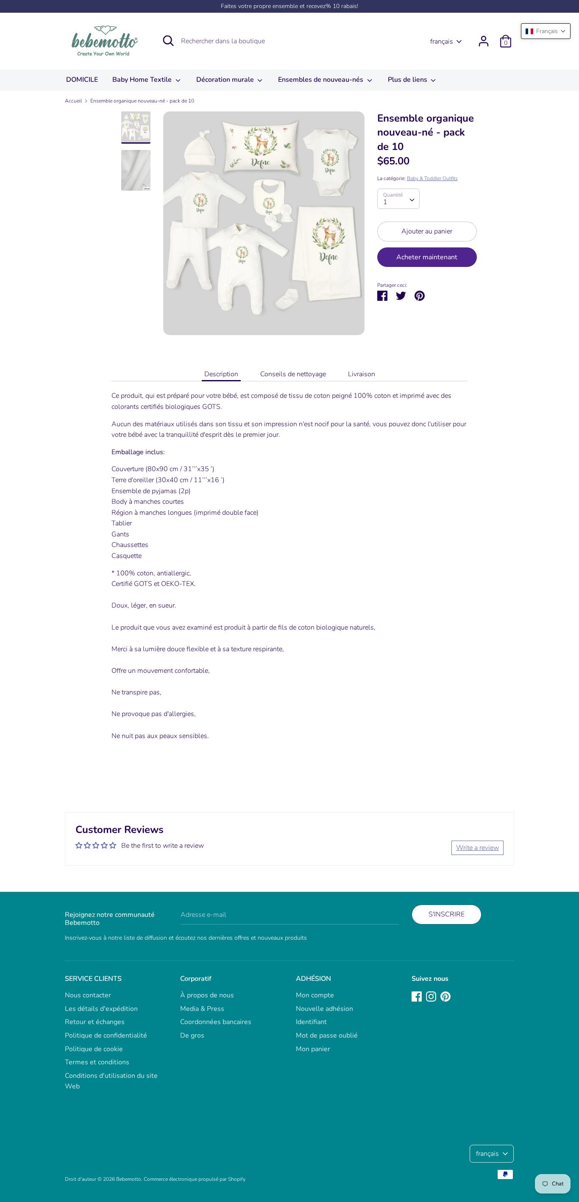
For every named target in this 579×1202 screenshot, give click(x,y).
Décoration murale (226, 79)
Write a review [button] (477, 847)
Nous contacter (88, 995)
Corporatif (196, 978)
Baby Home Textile (142, 79)
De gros (192, 1035)
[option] (264, 226)
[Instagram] (431, 996)
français (441, 41)
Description (221, 374)
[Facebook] (417, 996)
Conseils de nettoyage (293, 374)
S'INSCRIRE (447, 914)
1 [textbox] (385, 202)
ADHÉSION (313, 978)
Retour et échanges (95, 1022)
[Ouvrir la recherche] (168, 40)
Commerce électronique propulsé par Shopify (194, 1179)
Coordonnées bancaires (215, 1022)
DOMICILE (82, 79)
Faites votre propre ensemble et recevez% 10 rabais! (289, 6)
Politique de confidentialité (106, 1035)
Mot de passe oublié (327, 1035)
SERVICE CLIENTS (93, 978)
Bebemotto (128, 1179)
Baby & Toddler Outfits (432, 178)
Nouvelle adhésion (324, 1008)
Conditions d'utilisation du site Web (111, 1081)
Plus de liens (408, 79)
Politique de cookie (94, 1049)
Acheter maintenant (426, 257)
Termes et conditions (97, 1062)
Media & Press (202, 1008)
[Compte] (483, 37)
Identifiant (311, 1022)
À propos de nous (207, 995)
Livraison (361, 374)
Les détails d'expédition (101, 1008)
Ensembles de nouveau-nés (321, 79)
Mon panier (313, 1049)
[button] (545, 31)
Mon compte (315, 995)
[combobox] (398, 199)
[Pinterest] (445, 996)
